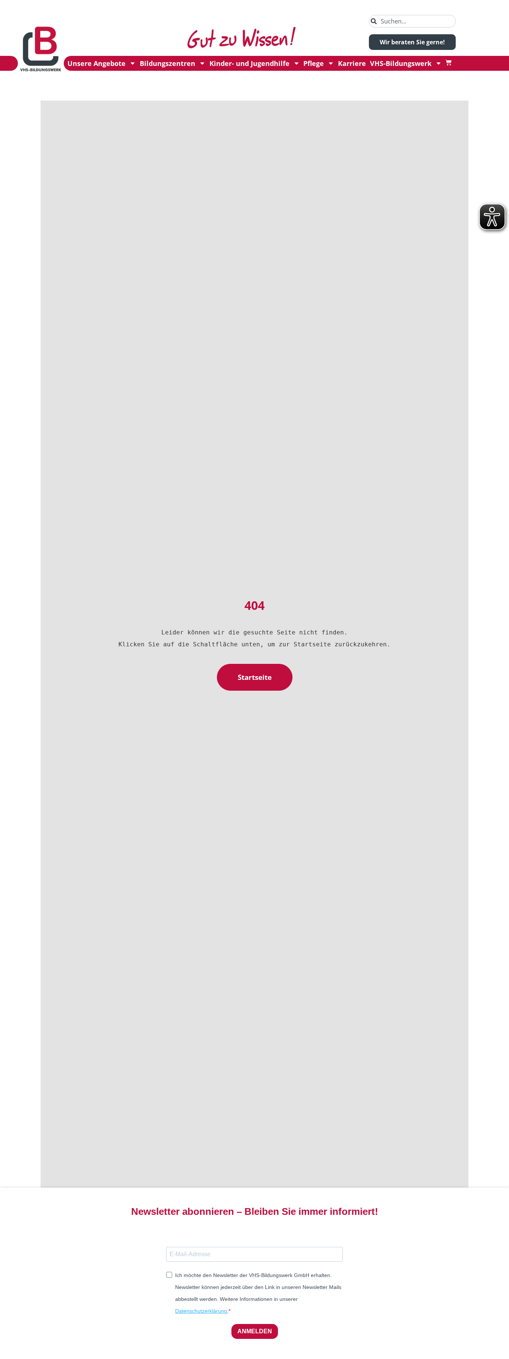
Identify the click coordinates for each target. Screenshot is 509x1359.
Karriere (352, 63)
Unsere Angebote (96, 63)
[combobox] (412, 21)
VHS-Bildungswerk (400, 63)
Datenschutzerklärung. (201, 1311)
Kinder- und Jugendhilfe (249, 63)
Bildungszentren (167, 63)
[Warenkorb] (448, 62)
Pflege (313, 63)
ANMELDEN (254, 1331)
